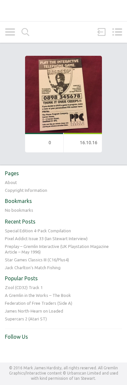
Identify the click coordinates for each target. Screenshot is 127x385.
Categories (10, 32)
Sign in (101, 32)
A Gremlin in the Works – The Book (38, 295)
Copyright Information (26, 190)
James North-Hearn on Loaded (34, 311)
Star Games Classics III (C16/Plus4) (37, 259)
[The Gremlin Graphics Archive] (63, 10)
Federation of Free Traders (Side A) (38, 303)
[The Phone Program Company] (63, 59)
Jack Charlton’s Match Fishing (33, 267)
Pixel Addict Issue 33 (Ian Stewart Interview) (46, 238)
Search (25, 32)
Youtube (23, 350)
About (11, 182)
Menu (117, 32)
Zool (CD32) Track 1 (24, 287)
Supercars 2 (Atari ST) (26, 318)
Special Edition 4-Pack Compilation (38, 230)
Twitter (10, 350)
